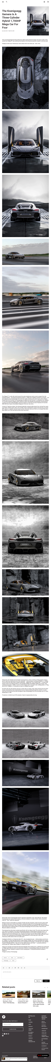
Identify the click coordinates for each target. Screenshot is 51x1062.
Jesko (12, 957)
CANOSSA (44, 1030)
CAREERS (30, 1038)
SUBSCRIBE (12, 1029)
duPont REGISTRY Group (5, 1057)
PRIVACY (30, 1035)
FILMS (29, 1020)
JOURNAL (30, 1022)
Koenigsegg (6, 960)
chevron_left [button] (45, 987)
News (13, 960)
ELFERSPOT (44, 1046)
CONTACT (30, 1026)
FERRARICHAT (45, 1028)
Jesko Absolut (19, 957)
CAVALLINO (44, 1033)
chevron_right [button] (47, 987)
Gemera (5, 957)
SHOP (29, 1024)
